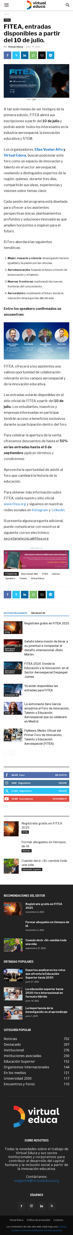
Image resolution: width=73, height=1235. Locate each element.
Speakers (10, 578)
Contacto (58, 1220)
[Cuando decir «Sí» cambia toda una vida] (11, 866)
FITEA (7, 20)
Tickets (23, 578)
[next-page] (12, 753)
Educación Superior (32, 869)
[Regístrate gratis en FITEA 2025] (13, 627)
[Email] (42, 55)
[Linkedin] (24, 55)
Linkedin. (58, 510)
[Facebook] (7, 55)
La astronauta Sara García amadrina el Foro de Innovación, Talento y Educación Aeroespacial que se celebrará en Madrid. (46, 712)
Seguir (63, 782)
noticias (56, 573)
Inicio (6, 14)
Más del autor (38, 613)
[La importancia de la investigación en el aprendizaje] (13, 1012)
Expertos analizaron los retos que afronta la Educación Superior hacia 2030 (45, 973)
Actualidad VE (11, 695)
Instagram (40, 510)
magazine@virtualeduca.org (36, 1180)
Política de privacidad (38, 1220)
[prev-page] (6, 753)
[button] (6, 5)
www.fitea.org (15, 504)
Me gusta (61, 775)
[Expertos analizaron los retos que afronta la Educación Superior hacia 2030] (13, 974)
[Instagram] (31, 1206)
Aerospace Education (10, 649)
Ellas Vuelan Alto (48, 149)
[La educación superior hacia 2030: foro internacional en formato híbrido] (13, 993)
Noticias (27, 850)
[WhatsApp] (33, 55)
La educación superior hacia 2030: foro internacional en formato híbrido (44, 992)
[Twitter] (16, 55)
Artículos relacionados (15, 613)
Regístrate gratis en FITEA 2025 (46, 623)
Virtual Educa (15, 46)
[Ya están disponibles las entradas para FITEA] (13, 690)
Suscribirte (60, 798)
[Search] (68, 5)
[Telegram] (50, 55)
